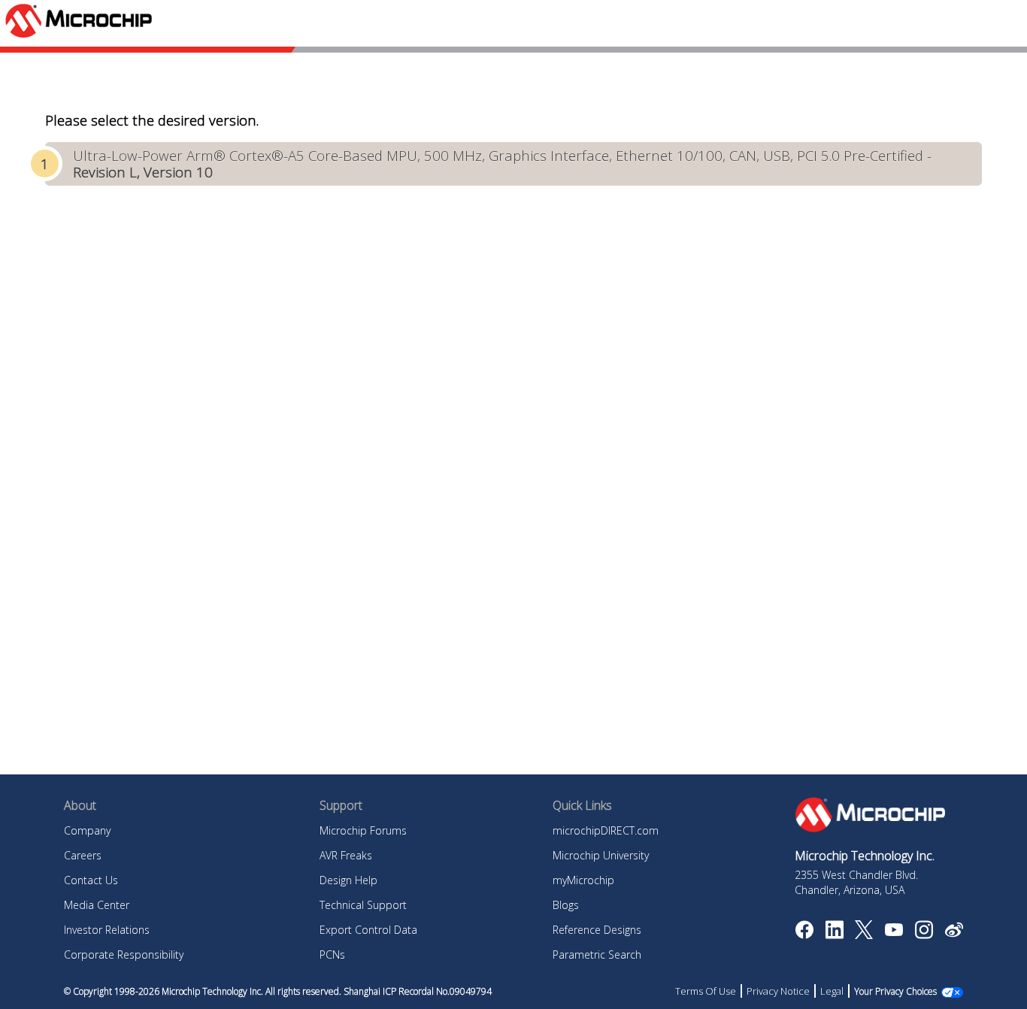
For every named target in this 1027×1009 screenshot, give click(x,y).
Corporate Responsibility (123, 954)
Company (87, 830)
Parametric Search (597, 954)
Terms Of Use (705, 991)
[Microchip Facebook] (804, 934)
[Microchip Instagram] (923, 934)
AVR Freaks (346, 855)
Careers (82, 855)
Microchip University (601, 855)
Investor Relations (107, 930)
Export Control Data (368, 930)
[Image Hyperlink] (893, 931)
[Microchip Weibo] (953, 933)
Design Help (348, 880)
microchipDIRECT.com (606, 830)
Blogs (566, 905)
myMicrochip (583, 880)
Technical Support (363, 905)
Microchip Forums (363, 830)
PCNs (332, 954)
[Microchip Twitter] (864, 934)
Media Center (96, 905)
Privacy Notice (778, 991)
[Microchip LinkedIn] (834, 934)
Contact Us (91, 880)
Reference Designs (597, 930)
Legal (832, 991)
